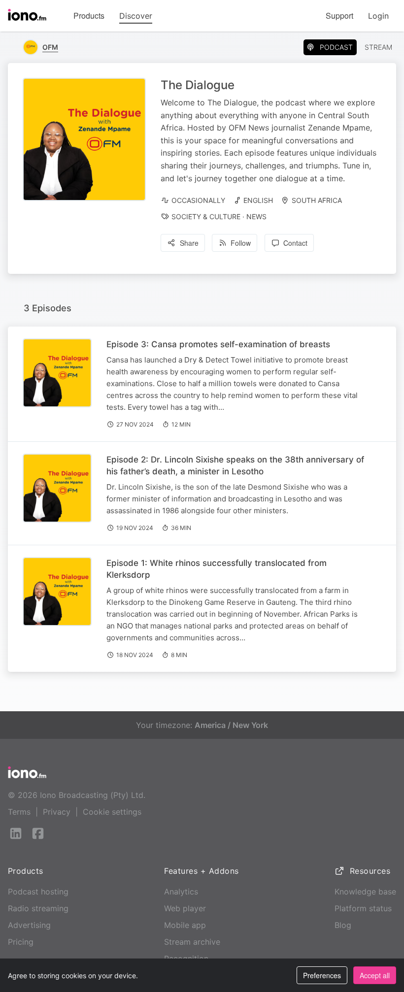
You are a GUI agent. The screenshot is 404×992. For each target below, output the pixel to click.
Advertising (29, 925)
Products (88, 15)
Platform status (363, 908)
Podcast (336, 47)
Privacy (56, 812)
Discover (135, 16)
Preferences (322, 975)
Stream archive (192, 942)
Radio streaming (38, 908)
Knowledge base (365, 891)
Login (378, 16)
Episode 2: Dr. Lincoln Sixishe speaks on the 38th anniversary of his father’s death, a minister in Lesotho (235, 465)
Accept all (375, 975)
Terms (19, 812)
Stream (378, 47)
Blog (343, 925)
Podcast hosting (38, 891)
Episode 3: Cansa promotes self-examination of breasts (218, 344)
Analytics (181, 891)
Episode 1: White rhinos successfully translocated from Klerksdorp (216, 569)
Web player (185, 908)
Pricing (21, 942)
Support (339, 15)
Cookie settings (112, 812)
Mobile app (185, 925)
